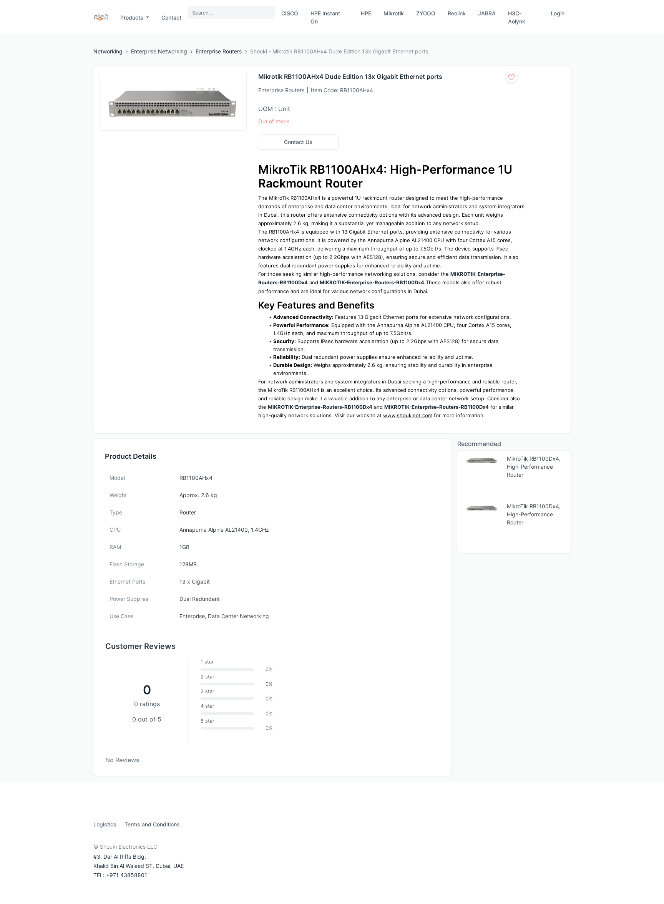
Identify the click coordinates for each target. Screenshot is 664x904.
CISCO (289, 13)
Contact (171, 17)
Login (557, 13)
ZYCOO (425, 13)
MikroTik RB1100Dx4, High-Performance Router (534, 466)
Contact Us (298, 142)
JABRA (487, 13)
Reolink (457, 13)
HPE (366, 13)
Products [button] (132, 17)
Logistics (104, 824)
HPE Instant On (325, 17)
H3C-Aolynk (516, 17)
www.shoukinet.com (407, 415)
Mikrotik (393, 13)
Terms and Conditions (152, 824)
